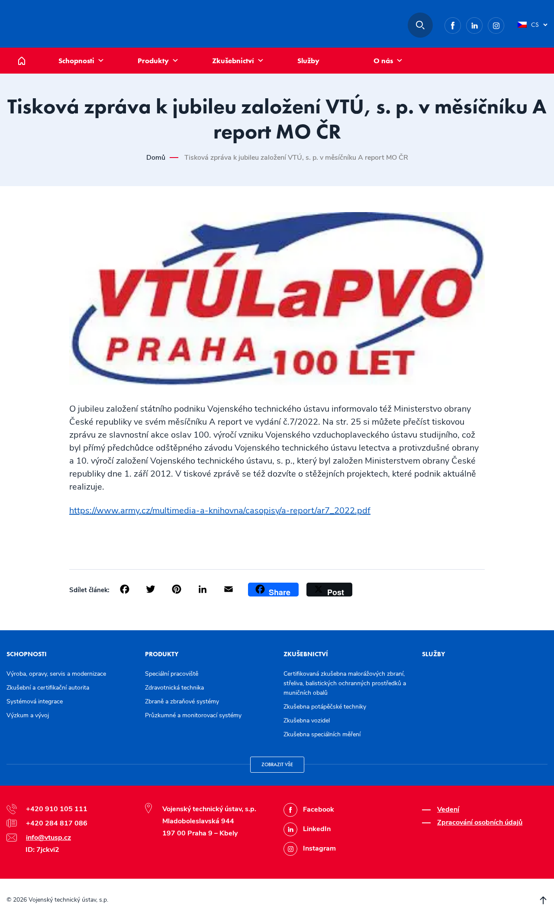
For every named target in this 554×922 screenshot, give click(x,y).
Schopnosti (76, 60)
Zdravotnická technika (174, 687)
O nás (383, 60)
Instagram (319, 848)
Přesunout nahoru (543, 900)
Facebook (318, 809)
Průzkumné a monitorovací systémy (193, 715)
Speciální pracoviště (171, 674)
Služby (308, 60)
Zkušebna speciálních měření (322, 734)
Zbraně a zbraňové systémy (182, 701)
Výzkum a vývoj (27, 715)
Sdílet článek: (89, 590)
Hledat (420, 25)
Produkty (153, 60)
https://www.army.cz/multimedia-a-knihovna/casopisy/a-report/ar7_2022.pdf (219, 510)
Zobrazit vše (277, 764)
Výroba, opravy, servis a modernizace (56, 674)
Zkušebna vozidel (306, 720)
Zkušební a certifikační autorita (47, 687)
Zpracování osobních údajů (479, 822)
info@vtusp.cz (48, 837)
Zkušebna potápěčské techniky (324, 707)
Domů (28, 52)
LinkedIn (482, 24)
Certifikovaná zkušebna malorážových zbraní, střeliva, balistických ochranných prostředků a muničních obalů (344, 683)
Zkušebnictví (233, 60)
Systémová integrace (34, 701)
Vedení (448, 809)
